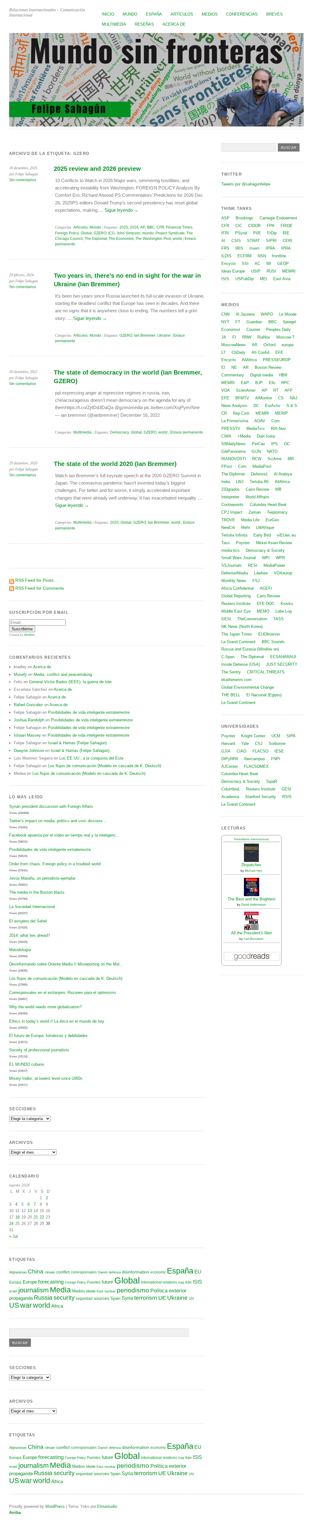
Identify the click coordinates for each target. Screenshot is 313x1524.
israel (13, 1291)
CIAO (241, 751)
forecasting (51, 1282)
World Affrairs (257, 497)
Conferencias (242, 14)
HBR (283, 375)
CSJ (259, 743)
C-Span (227, 656)
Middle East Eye (236, 611)
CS (281, 398)
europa (287, 345)
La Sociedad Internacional (32, 906)
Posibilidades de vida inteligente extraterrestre (89, 712)
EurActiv (272, 405)
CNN (225, 314)
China (35, 1271)
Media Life (250, 520)
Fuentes (94, 1282)
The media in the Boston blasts (36, 892)
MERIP (281, 413)
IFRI (225, 233)
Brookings (244, 218)
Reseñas (144, 24)
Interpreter (230, 497)
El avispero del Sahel (28, 921)
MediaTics (255, 428)
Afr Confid (260, 352)
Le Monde (287, 314)
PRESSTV (230, 428)
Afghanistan (18, 1272)
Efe (272, 382)
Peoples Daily (278, 329)
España (154, 14)
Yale (245, 743)
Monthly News (233, 580)
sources (101, 1298)
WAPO (267, 314)
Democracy (119, 432)
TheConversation (252, 619)
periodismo (133, 1290)
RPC (285, 382)
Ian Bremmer (145, 335)
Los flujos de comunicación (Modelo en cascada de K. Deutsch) (104, 766)
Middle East (94, 1291)
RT (275, 390)
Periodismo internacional (251, 839)
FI (234, 337)
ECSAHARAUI (283, 656)
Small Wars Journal (238, 557)
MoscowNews (233, 345)
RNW (246, 337)
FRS (225, 248)
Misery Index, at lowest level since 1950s (46, 1078)
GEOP (283, 263)
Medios (210, 14)
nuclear (110, 1291)
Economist (230, 329)
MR (291, 458)
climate (50, 1272)
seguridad (84, 1298)
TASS (278, 619)
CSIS (236, 240)
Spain (115, 1298)
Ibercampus (254, 759)
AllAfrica (249, 359)
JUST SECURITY (281, 664)
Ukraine (164, 335)
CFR (160, 227)
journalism (33, 1290)
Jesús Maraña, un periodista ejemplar (42, 878)
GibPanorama (233, 451)
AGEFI (266, 588)
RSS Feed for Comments (39, 588)
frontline (279, 256)
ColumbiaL (230, 789)
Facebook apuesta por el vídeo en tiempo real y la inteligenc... (64, 835)
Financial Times (179, 227)
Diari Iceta (266, 436)
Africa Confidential (237, 588)
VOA (225, 390)
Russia (43, 1297)
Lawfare (261, 573)
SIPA (291, 736)
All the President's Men (251, 933)
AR (254, 345)
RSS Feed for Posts (34, 580)
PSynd (241, 233)
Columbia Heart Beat (268, 504)
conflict (63, 1271)
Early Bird (262, 535)
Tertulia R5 (259, 481)
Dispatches (251, 865)
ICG (111, 233)
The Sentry (231, 672)
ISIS (197, 1281)
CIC (238, 225)
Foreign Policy (67, 233)
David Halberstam (253, 904)
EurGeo (272, 520)
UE (162, 1298)
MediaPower (274, 565)
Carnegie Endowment (278, 218)
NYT (225, 322)
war (26, 1305)
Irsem (254, 248)
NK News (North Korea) (242, 626)
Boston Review (268, 367)
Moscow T (285, 337)
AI (223, 240)
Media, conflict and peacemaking (63, 674)
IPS (274, 443)
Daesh (103, 1272)
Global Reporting (236, 596)
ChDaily (238, 352)
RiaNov (263, 337)
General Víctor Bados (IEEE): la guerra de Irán (70, 682)
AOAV (259, 421)
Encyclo (228, 263)
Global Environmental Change (247, 687)
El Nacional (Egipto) (264, 695)
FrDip (272, 233)
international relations (159, 1282)
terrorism (145, 1298)
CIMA (226, 436)
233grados (230, 489)
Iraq (181, 1282)
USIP (255, 271)
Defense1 (259, 474)
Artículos (182, 14)
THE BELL (230, 695)
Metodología (20, 949)
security (64, 1297)
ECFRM (245, 256)
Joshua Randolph (29, 720)
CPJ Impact (231, 512)
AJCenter (229, 766)
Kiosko (287, 603)
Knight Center (253, 736)
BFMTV (242, 398)
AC (257, 263)
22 (42, 1217)
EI (223, 367)
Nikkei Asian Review (274, 542)
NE (234, 367)
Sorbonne (277, 743)
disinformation (135, 1272)
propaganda (21, 1298)
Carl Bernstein (253, 938)
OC (287, 443)
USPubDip (244, 279)
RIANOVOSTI (233, 458)
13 (30, 1210)
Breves (274, 14)
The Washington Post (153, 238)
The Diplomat (96, 238)
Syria (127, 1298)
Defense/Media (234, 573)
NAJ (293, 398)
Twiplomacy (277, 512)
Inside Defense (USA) (240, 664)
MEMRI (289, 271)
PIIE (257, 233)
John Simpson (128, 233)
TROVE (228, 520)
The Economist (121, 238)
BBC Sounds (273, 641)
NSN (262, 256)
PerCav (258, 443)
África (57, 1306)
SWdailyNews (233, 443)
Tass (225, 542)
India (225, 481)
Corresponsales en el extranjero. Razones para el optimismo (62, 992)
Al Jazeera (245, 314)
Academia (230, 796)
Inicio (108, 14)
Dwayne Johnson (29, 750)
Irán (188, 1282)
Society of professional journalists (39, 1050)
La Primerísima (234, 421)
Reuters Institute (236, 603)
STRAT (253, 240)
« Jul (13, 1236)
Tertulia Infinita (234, 535)
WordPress (55, 1506)
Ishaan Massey (27, 735)
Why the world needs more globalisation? (45, 1007)
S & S (291, 405)
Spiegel (289, 322)
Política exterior (168, 1291)
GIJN (256, 451)
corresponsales (84, 1272)
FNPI (275, 759)
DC (256, 405)
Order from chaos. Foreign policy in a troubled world (55, 864)
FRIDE (287, 225)
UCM (275, 736)
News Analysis (234, 405)
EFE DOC (265, 603)
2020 (114, 522)
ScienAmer (246, 390)
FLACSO (260, 751)
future (107, 1282)
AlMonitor (263, 398)
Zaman (255, 512)
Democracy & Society (265, 550)
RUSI (271, 271)
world (177, 238)
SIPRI (271, 240)
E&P (245, 382)
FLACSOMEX (256, 766)
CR (224, 413)
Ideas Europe (233, 271)
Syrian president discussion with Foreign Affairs (51, 806)
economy (158, 1272)
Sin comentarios (22, 180)
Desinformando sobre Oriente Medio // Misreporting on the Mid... (66, 964)
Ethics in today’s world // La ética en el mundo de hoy (56, 1021)
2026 (134, 227)
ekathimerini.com (236, 679)
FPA (270, 225)
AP (142, 227)
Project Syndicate (170, 233)
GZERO (100, 233)
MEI (263, 279)
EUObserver (269, 634)
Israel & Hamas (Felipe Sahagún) (77, 743)
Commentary (232, 375)
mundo (148, 233)
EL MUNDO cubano (26, 1064)
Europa (15, 1282)
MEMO (263, 611)
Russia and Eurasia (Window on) (250, 649)
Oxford (269, 345)
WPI (266, 557)
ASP (225, 218)
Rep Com (241, 413)
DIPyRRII (229, 759)
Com (275, 421)
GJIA (225, 751)
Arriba (15, 1512)
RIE (286, 233)
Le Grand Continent (238, 641)
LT (223, 352)
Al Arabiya (283, 474)
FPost (226, 466)
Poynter (243, 542)
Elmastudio (107, 1506)
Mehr (245, 527)
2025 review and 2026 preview (97, 168)
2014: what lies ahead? (29, 935)
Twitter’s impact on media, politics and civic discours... (57, 821)
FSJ (256, 580)
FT (237, 322)
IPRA (270, 248)
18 (17, 1217)
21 (36, 1217)
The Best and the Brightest (251, 899)
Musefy (20, 674)
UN (191, 1298)
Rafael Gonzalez (28, 704)
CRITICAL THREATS (266, 672)
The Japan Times (236, 634)
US (14, 1305)
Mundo (130, 14)
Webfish (29, 634)
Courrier (253, 329)
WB (278, 489)
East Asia (281, 279)
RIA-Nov (278, 428)
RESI (252, 565)
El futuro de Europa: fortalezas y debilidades (48, 1035)
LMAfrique (265, 527)
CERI (287, 240)
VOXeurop (283, 573)
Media (60, 1290)
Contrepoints (232, 504)
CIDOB (254, 225)
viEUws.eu (286, 535)
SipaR (271, 781)
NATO (272, 451)
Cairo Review (257, 489)
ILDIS (226, 256)
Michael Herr (253, 870)
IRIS (239, 248)
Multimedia (114, 24)
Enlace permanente (186, 432)
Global (86, 233)
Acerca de (174, 24)
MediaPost (261, 466)
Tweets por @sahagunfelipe (245, 184)
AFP (289, 390)
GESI (226, 619)
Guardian (254, 322)
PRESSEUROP (277, 359)
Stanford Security (260, 796)
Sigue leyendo (121, 210)
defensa (115, 1272)
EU (197, 1271)
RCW (256, 458)
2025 (124, 227)
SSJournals (231, 565)
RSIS (287, 796)
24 (11, 1223)
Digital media (261, 375)
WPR (280, 557)
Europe (30, 1281)
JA (223, 337)
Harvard (228, 743)
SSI (245, 263)
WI (268, 263)
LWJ (240, 481)
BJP (259, 382)
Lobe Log (283, 611)
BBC (151, 227)
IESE (279, 751)
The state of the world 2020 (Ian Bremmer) (115, 463)
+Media (244, 436)
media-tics (230, 550)
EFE (279, 352)
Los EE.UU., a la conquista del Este (91, 758)
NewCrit (228, 527)
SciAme (274, 458)
